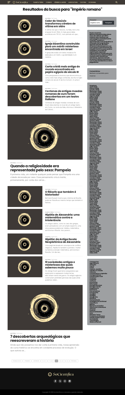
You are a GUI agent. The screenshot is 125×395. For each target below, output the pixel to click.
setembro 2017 (95, 232)
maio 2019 (93, 203)
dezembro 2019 (95, 193)
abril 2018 (93, 222)
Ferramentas (95, 291)
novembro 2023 (96, 124)
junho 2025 (94, 97)
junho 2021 (94, 166)
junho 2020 (94, 184)
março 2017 (94, 241)
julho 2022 (94, 147)
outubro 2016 (95, 248)
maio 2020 (94, 185)
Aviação (93, 265)
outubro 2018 (95, 213)
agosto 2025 (94, 96)
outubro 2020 (95, 178)
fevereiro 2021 (95, 172)
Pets (91, 313)
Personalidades (96, 312)
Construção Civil (96, 276)
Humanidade (95, 300)
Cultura (83, 2)
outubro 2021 (95, 160)
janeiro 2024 (94, 121)
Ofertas (93, 309)
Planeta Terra (38, 2)
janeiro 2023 (94, 138)
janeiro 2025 (94, 103)
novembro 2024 (96, 106)
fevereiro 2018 (95, 225)
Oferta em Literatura (98, 307)
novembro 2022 (96, 141)
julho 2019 (93, 200)
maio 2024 (94, 115)
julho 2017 (93, 235)
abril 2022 (93, 151)
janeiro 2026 (94, 90)
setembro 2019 (95, 197)
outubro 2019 (95, 196)
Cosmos (49, 2)
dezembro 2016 (95, 245)
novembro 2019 (95, 194)
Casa (92, 268)
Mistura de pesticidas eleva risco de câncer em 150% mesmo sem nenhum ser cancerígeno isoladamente (100, 36)
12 (67, 361)
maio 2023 (94, 132)
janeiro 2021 (94, 174)
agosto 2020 (94, 181)
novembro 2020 (96, 176)
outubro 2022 (95, 143)
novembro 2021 (95, 159)
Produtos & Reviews (97, 316)
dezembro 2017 (95, 228)
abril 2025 (93, 100)
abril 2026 (93, 87)
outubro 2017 (95, 231)
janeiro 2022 (94, 156)
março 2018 (94, 223)
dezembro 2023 (96, 122)
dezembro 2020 (96, 175)
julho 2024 (94, 112)
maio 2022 (94, 150)
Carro (92, 266)
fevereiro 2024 (95, 119)
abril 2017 (93, 240)
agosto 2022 (94, 146)
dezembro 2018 (95, 210)
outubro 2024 (95, 107)
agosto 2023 (94, 128)
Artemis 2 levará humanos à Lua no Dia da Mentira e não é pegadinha (101, 60)
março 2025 (94, 102)
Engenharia (94, 288)
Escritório (93, 290)
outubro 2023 (95, 125)
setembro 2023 (95, 127)
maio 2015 (93, 253)
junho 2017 (94, 237)
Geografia (94, 297)
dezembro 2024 (96, 105)
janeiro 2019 (94, 209)
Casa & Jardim (95, 269)
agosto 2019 (94, 198)
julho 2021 (93, 165)
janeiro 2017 (94, 244)
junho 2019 (94, 201)
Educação (94, 284)
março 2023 (94, 135)
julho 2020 (94, 182)
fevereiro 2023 (95, 137)
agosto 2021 (94, 163)
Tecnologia (94, 320)
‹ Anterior (36, 361)
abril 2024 (93, 116)
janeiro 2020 (94, 191)
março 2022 (94, 153)
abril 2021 (93, 169)
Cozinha (93, 279)
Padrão (92, 310)
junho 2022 (94, 149)
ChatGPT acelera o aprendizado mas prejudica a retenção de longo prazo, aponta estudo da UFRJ (101, 42)
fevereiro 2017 (95, 242)
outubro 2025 (95, 94)
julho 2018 (93, 218)
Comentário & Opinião (98, 273)
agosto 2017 (94, 234)
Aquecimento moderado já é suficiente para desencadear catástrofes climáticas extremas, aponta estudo (101, 55)
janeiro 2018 (94, 226)
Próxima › (74, 361)
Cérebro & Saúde (60, 2)
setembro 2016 (95, 250)
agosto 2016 (94, 251)
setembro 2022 (95, 144)
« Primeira (27, 361)
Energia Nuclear (96, 285)
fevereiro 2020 (95, 190)
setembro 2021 (95, 162)
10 (60, 361)
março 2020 (94, 188)
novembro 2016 (95, 247)
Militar (92, 304)
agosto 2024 (94, 110)
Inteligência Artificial (98, 301)
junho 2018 (94, 219)
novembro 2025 (96, 93)
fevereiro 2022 (95, 154)
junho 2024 (94, 113)
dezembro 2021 (95, 157)
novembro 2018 (95, 212)
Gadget (93, 294)
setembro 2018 (95, 215)
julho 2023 (94, 129)
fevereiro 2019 (95, 207)
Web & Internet (95, 322)
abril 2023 (93, 134)
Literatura (94, 303)
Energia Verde (95, 287)
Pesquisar (93, 20)
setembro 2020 (95, 179)
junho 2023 (94, 131)
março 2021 (94, 171)
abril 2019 (93, 204)
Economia (92, 2)
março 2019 (94, 206)
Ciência (93, 272)
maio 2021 (93, 168)
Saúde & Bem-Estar (97, 317)
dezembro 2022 (96, 140)
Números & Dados (96, 306)
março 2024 (94, 118)
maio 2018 (93, 220)
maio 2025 (94, 99)
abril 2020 (93, 187)
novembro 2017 (95, 229)
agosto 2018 (94, 216)
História (93, 298)
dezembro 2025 (96, 91)
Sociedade (94, 319)
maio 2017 (93, 238)
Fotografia (94, 293)
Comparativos (95, 275)
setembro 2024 (95, 109)
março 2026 (94, 88)
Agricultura (73, 2)
